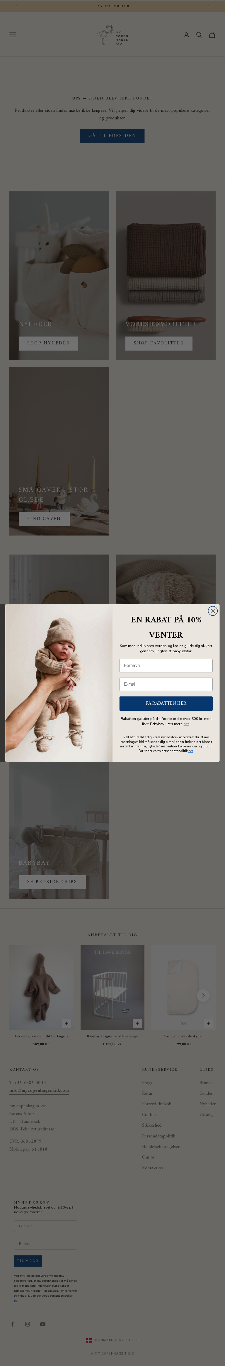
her (186, 723)
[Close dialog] (212, 611)
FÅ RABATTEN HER (166, 703)
